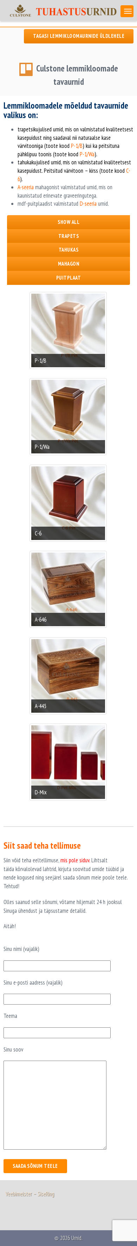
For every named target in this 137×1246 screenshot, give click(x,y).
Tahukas (69, 249)
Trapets (68, 236)
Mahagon (68, 263)
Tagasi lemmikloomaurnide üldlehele (78, 36)
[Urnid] (60, 10)
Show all (68, 222)
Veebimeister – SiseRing (29, 1194)
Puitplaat (68, 277)
